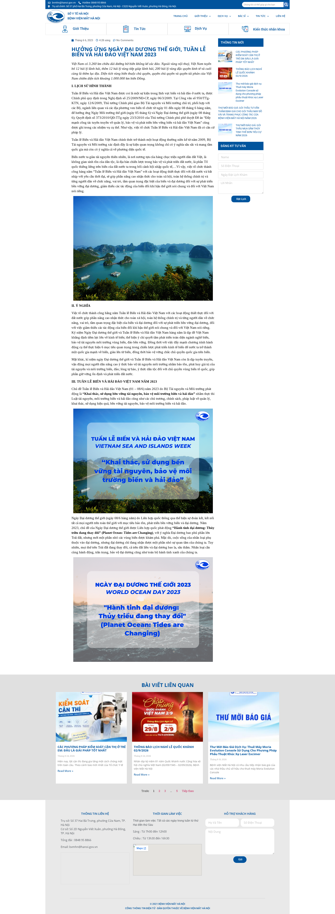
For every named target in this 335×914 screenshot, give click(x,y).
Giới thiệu (201, 16)
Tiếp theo (188, 791)
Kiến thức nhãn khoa (269, 29)
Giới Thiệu (81, 29)
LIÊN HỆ (280, 16)
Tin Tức (140, 29)
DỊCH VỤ (223, 16)
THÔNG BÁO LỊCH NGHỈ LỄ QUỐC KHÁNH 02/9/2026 (249, 72)
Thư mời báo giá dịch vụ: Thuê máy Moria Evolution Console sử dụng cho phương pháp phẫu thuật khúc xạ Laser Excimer (243, 750)
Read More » (65, 771)
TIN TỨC (261, 16)
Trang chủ (180, 16)
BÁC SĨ (241, 16)
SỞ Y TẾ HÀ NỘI (78, 13)
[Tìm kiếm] (286, 4)
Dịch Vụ (201, 28)
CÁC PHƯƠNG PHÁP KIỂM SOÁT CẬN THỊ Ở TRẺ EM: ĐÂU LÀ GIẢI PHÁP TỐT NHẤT (92, 748)
